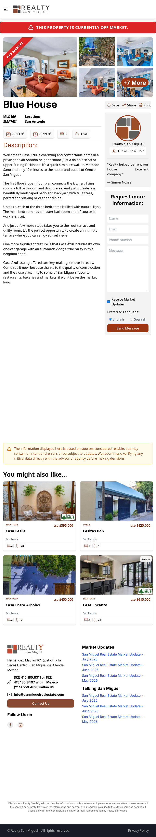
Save (115, 105)
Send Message (128, 328)
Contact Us (40, 703)
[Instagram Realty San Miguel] (20, 725)
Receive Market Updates (123, 301)
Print (147, 105)
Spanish (140, 319)
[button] (6, 9)
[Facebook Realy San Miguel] (10, 725)
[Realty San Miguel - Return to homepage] (31, 9)
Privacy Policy (138, 830)
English (118, 319)
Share (131, 105)
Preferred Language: (123, 312)
